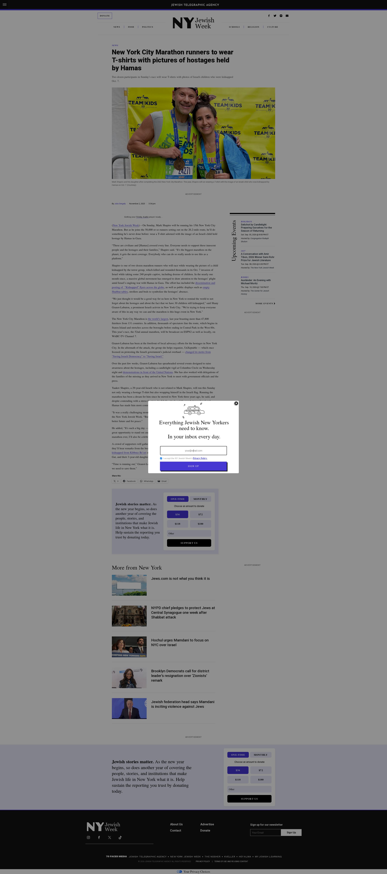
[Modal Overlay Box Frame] (193, 437)
